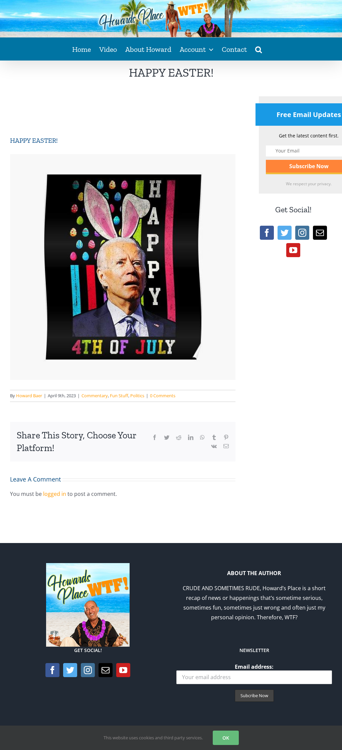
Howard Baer (29, 396)
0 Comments (162, 396)
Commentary (94, 396)
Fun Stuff (119, 396)
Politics (137, 396)
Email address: (254, 666)
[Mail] (320, 233)
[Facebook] (267, 233)
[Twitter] (285, 233)
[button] (258, 48)
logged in (54, 494)
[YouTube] (293, 250)
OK (225, 738)
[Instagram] (302, 233)
